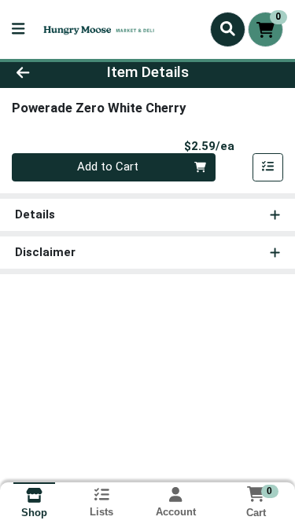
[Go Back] (45, 72)
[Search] (227, 29)
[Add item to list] (268, 167)
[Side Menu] (18, 29)
